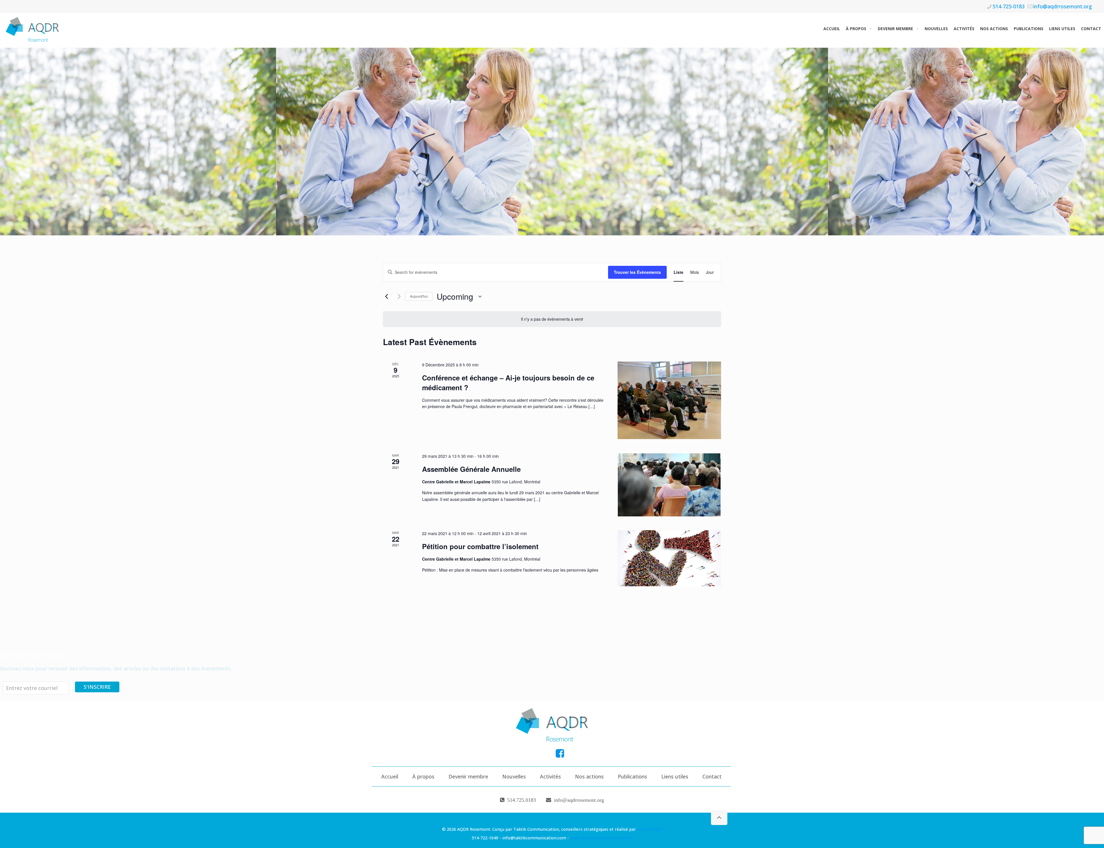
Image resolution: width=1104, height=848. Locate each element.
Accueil (389, 776)
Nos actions (589, 776)
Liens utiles (674, 776)
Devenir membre (468, 776)
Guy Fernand (649, 829)
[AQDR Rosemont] (34, 29)
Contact (712, 776)
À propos (423, 776)
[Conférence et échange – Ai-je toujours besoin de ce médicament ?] (669, 400)
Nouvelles (514, 776)
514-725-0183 (1008, 6)
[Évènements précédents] (386, 296)
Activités (550, 776)
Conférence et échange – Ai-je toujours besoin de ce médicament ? (508, 382)
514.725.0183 (521, 800)
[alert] (552, 319)
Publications (632, 776)
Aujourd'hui (419, 296)
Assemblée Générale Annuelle (471, 469)
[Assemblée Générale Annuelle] (669, 484)
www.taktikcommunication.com (601, 838)
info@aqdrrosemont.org (1062, 6)
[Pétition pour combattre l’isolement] (669, 558)
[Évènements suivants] (397, 296)
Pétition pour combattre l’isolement (480, 546)
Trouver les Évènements (637, 272)
